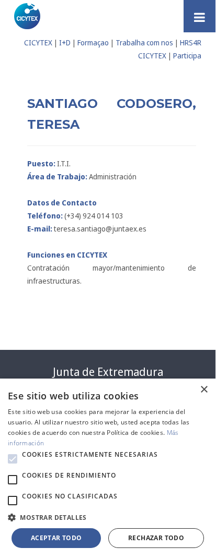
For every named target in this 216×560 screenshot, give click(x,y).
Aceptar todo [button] (56, 537)
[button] (12, 458)
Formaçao (93, 42)
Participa (187, 55)
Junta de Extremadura (108, 371)
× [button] (204, 390)
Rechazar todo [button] (156, 537)
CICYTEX (38, 42)
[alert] (107, 468)
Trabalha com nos (144, 42)
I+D (65, 42)
